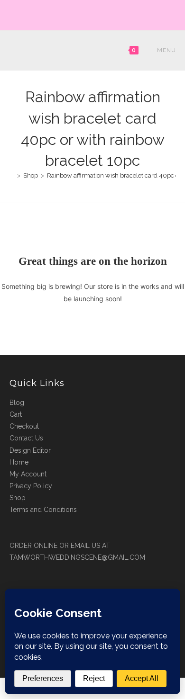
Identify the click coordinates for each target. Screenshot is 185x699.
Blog (16, 402)
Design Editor (30, 450)
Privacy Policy (30, 486)
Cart (15, 414)
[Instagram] (98, 13)
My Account (27, 474)
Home (18, 462)
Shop (17, 498)
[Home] (11, 175)
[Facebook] (88, 13)
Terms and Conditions (43, 509)
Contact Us (26, 438)
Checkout (24, 426)
